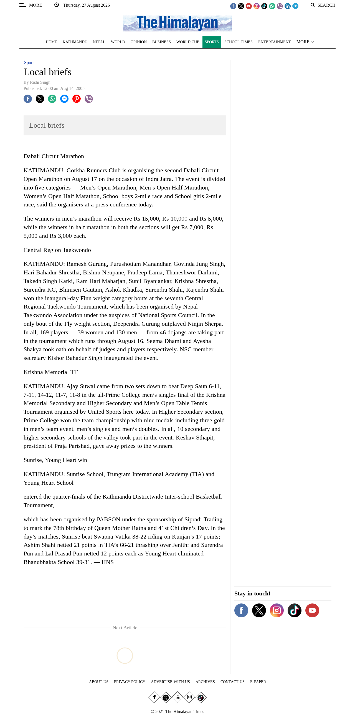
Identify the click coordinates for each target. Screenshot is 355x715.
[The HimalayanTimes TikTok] (264, 6)
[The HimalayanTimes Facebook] (233, 6)
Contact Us (232, 682)
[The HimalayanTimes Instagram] (256, 6)
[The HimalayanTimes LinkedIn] (288, 6)
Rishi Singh (40, 82)
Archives (205, 682)
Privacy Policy (129, 682)
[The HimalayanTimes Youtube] (249, 6)
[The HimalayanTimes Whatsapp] (272, 6)
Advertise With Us (170, 682)
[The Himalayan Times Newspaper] (177, 23)
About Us (98, 682)
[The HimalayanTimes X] (241, 6)
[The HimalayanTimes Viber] (280, 6)
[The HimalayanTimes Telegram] (295, 6)
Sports (29, 62)
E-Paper (258, 682)
